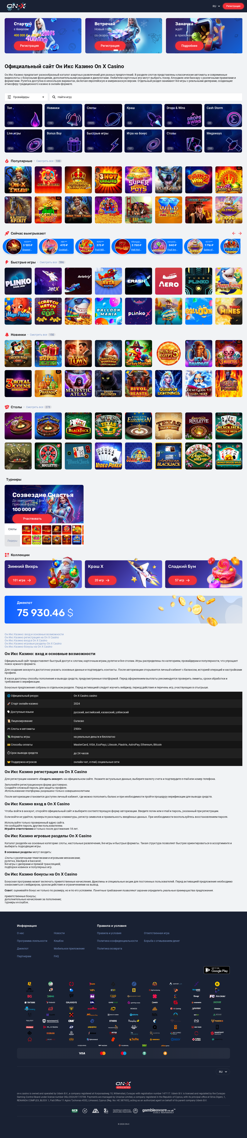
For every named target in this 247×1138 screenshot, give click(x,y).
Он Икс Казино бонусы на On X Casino (28, 646)
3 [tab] (123, 50)
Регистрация (233, 6)
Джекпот (23, 948)
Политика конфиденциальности (117, 940)
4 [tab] (126, 50)
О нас (20, 933)
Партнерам (24, 956)
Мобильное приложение (69, 948)
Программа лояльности (32, 940)
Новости (59, 933)
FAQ (56, 956)
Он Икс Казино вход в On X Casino (26, 640)
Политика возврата (109, 948)
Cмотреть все (50, 262)
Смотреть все (47, 161)
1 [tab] (115, 50)
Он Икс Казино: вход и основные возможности (34, 634)
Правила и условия (109, 933)
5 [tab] (129, 50)
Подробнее (189, 46)
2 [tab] (120, 50)
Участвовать (32, 518)
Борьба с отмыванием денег (162, 940)
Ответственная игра (156, 933)
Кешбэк (59, 940)
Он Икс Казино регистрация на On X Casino (32, 637)
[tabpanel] (43, 35)
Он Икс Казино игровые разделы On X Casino (33, 643)
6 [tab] (133, 50)
